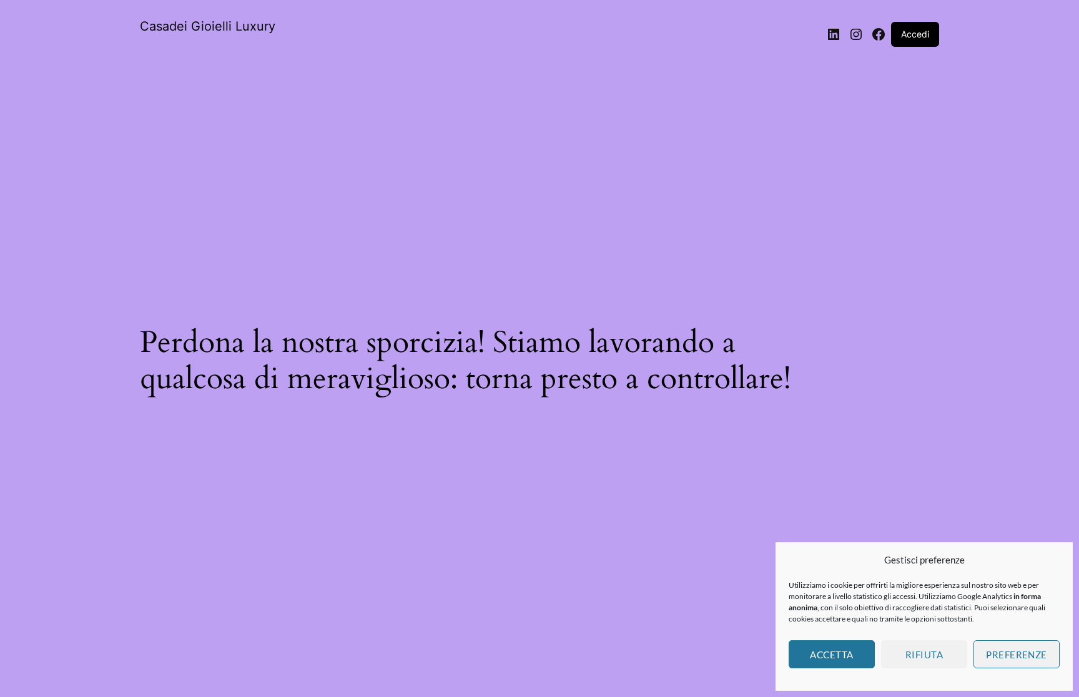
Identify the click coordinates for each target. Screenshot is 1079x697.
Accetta (831, 654)
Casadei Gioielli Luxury (207, 26)
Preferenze (1016, 654)
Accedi (915, 34)
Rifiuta (924, 654)
